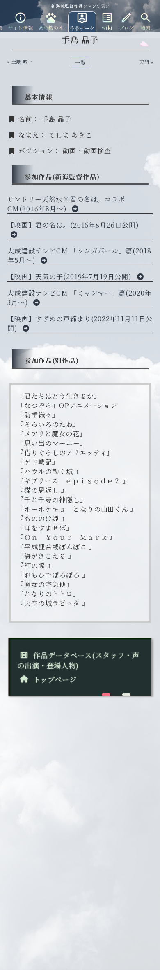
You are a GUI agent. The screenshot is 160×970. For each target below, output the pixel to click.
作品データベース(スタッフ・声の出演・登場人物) (78, 660)
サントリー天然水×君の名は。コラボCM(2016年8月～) (66, 203)
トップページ (54, 679)
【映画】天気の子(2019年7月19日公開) (70, 276)
